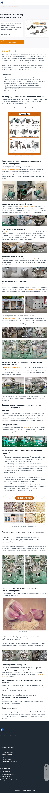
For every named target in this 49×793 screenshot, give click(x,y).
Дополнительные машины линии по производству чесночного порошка (25, 81)
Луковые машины (7, 750)
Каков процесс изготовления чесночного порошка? (19, 78)
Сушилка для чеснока (34, 289)
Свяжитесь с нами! (10, 90)
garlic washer (7, 232)
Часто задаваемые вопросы (13, 88)
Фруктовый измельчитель (9, 757)
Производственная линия (13, 6)
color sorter (26, 427)
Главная (2, 6)
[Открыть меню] (48, 2)
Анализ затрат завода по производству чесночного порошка (22, 85)
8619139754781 (6, 772)
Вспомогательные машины (9, 761)
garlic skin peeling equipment (27, 206)
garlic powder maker (9, 318)
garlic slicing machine (31, 258)
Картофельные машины (8, 747)
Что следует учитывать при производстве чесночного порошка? (23, 87)
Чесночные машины (7, 752)
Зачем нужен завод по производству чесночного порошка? (21, 83)
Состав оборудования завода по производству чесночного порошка (24, 79)
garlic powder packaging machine (13, 367)
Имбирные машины (7, 754)
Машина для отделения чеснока (11, 169)
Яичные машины (6, 759)
